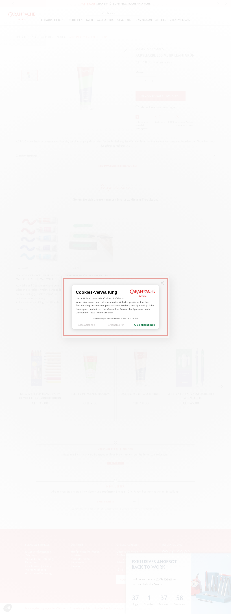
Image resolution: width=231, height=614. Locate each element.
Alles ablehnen (86, 324)
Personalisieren (115, 324)
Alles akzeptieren (144, 324)
